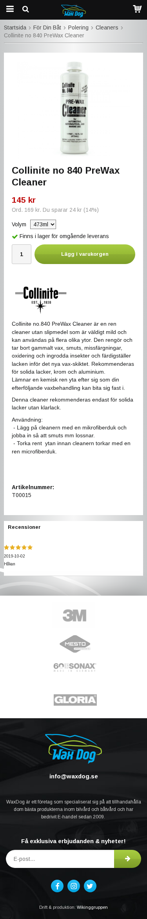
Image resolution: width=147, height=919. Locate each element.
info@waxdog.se (73, 776)
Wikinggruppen (92, 907)
